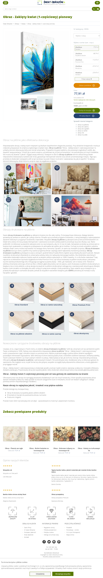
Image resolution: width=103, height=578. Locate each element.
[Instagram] (54, 542)
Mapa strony (70, 535)
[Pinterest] (59, 542)
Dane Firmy (27, 527)
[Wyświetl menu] (5, 2)
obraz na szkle (82, 135)
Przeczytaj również (73, 524)
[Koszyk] (97, 3)
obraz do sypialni (83, 129)
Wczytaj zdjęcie (85, 116)
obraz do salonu (83, 127)
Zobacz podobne (85, 85)
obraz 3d (81, 133)
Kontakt (26, 537)
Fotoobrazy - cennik (72, 530)
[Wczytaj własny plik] (98, 9)
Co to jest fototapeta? (73, 532)
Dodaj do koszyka (85, 110)
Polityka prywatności (50, 530)
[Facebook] (44, 542)
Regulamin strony (49, 527)
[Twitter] (49, 542)
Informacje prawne (50, 524)
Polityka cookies (49, 532)
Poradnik (69, 527)
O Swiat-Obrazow (29, 530)
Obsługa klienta (29, 524)
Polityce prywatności (47, 568)
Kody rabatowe (28, 535)
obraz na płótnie (83, 125)
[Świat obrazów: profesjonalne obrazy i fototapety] (51, 2)
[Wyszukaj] (94, 9)
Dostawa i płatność (30, 532)
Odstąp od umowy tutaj (51, 535)
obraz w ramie (82, 131)
